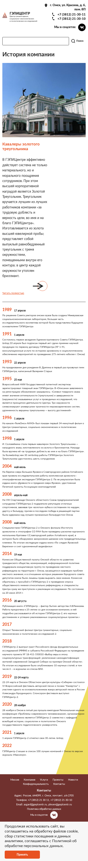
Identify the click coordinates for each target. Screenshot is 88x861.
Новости (73, 779)
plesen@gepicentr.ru (60, 804)
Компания (29, 779)
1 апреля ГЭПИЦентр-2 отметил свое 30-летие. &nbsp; (33, 738)
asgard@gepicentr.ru (35, 804)
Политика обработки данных (44, 809)
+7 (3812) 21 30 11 (38, 800)
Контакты (59, 784)
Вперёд (42, 286)
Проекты (58, 779)
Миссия (14, 779)
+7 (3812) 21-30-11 (71, 14)
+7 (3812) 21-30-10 (71, 18)
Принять (22, 854)
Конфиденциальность (36, 784)
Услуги (44, 779)
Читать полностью (13, 293)
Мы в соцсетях (65, 27)
